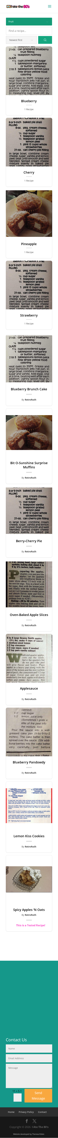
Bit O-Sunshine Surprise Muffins (29, 465)
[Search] (45, 40)
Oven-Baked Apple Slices (29, 615)
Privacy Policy (26, 1112)
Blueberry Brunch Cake (29, 389)
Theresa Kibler (38, 1134)
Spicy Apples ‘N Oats (29, 910)
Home (11, 1112)
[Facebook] (27, 1121)
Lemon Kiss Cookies (29, 836)
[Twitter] (34, 1121)
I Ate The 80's (40, 1127)
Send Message (38, 1096)
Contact (42, 1112)
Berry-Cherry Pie (29, 541)
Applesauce (29, 688)
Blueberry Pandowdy (29, 762)
